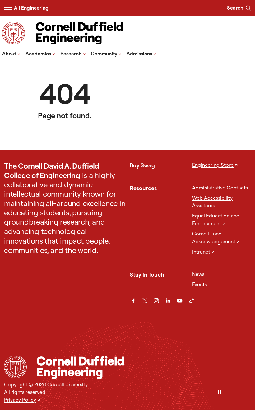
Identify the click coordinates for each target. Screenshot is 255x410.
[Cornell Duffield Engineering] (141, 367)
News (198, 274)
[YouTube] (179, 300)
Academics (40, 53)
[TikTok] (191, 300)
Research (73, 53)
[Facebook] (133, 300)
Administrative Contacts (220, 187)
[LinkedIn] (168, 300)
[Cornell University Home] (15, 367)
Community (106, 53)
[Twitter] (144, 300)
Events (199, 284)
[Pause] (219, 392)
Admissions (141, 53)
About (11, 53)
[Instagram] (156, 300)
